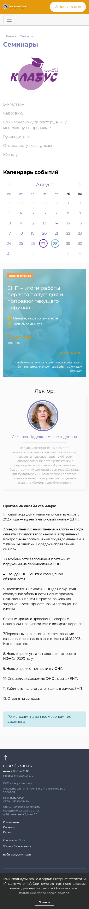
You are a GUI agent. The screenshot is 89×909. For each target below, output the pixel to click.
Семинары (26, 36)
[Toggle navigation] (9, 20)
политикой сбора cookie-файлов (44, 893)
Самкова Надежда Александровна (44, 437)
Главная (11, 36)
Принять (44, 902)
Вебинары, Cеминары (17, 854)
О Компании (11, 822)
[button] (9, 184)
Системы (9, 827)
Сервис (7, 832)
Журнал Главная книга (17, 846)
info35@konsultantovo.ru (18, 775)
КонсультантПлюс (14, 840)
